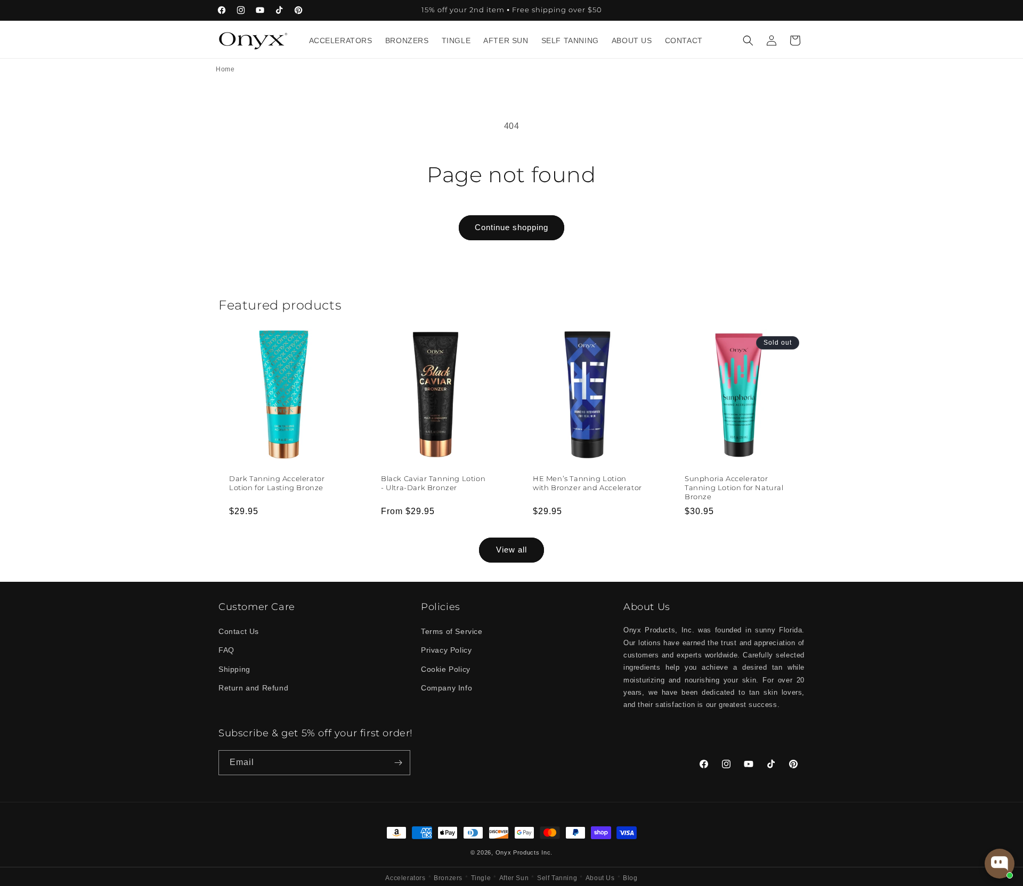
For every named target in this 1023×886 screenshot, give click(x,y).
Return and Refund (253, 688)
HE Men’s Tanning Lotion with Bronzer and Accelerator (587, 483)
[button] (748, 40)
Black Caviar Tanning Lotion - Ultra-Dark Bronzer (433, 483)
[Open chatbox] (999, 864)
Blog (630, 878)
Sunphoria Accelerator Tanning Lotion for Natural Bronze (734, 487)
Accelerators (405, 878)
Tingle (481, 878)
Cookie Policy (445, 669)
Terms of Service (452, 631)
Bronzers (448, 878)
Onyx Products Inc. (524, 852)
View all (511, 549)
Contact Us (238, 631)
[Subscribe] (398, 762)
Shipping (234, 669)
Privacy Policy (446, 650)
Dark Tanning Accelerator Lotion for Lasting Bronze (276, 483)
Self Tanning (557, 878)
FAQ (226, 650)
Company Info (446, 688)
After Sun (514, 878)
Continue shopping (511, 227)
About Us (600, 878)
